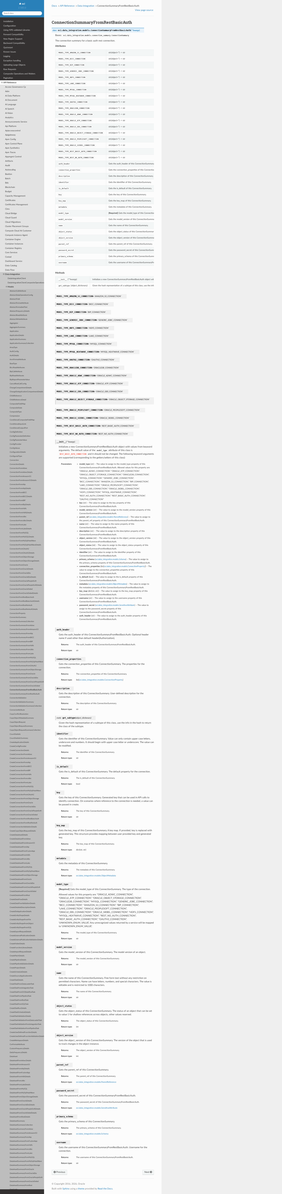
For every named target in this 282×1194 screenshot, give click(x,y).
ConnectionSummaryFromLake (22, 653)
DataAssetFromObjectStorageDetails (24, 1097)
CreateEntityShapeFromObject (21, 923)
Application (14, 331)
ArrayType (13, 347)
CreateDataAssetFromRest (20, 895)
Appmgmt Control (13, 157)
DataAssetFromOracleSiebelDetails (23, 1113)
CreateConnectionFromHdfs (20, 774)
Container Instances (14, 244)
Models (11, 287)
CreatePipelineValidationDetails (22, 964)
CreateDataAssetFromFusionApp (22, 851)
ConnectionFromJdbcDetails (21, 520)
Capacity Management (15, 196)
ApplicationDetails (17, 335)
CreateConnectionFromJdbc (20, 778)
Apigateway (10, 135)
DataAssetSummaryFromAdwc (21, 1129)
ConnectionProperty (17, 613)
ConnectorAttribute (17, 710)
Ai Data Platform (12, 96)
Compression (15, 416)
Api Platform (10, 126)
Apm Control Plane (13, 144)
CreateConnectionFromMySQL (22, 786)
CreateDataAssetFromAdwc (20, 839)
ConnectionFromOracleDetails (21, 569)
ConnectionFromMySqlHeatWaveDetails (25, 545)
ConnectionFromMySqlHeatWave (23, 541)
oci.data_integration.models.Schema (92, 1134)
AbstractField (15, 299)
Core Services (11, 252)
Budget (8, 191)
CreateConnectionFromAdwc (21, 754)
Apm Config (10, 139)
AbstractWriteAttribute (18, 319)
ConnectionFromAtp (18, 484)
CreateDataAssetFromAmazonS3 (22, 843)
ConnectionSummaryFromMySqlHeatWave (26, 662)
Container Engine (13, 239)
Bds (7, 183)
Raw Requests (9, 69)
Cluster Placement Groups (17, 226)
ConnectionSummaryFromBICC (22, 637)
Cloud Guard (11, 218)
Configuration (9, 26)
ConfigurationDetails (18, 452)
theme (81, 1189)
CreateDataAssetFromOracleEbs (22, 883)
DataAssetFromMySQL (18, 1089)
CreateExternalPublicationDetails (22, 935)
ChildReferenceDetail (18, 400)
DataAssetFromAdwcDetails (20, 1060)
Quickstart (8, 47)
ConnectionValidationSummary (22, 702)
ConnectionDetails (17, 464)
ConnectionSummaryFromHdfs (22, 645)
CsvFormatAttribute (17, 1044)
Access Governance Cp (15, 87)
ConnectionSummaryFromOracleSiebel (25, 686)
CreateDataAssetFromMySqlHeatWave (24, 871)
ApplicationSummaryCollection (22, 343)
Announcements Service (16, 122)
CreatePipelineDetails (18, 960)
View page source (144, 10)
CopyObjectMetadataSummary (22, 718)
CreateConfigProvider (18, 746)
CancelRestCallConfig (18, 384)
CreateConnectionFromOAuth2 (22, 794)
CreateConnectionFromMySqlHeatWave (25, 790)
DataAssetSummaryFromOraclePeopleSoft (26, 1177)
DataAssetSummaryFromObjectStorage (25, 1165)
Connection (14, 460)
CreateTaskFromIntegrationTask (21, 988)
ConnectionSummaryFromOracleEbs (24, 678)
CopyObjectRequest (17, 722)
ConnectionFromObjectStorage (22, 557)
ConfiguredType (16, 456)
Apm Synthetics (12, 148)
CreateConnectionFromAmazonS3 (23, 758)
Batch (7, 178)
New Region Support (12, 39)
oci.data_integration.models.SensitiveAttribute (96, 1108)
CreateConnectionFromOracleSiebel (24, 815)
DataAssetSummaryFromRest (21, 1185)
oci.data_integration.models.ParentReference (96, 1082)
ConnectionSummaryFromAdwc (22, 625)
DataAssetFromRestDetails (20, 1117)
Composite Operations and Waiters (19, 74)
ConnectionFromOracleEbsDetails (23, 577)
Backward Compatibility (14, 43)
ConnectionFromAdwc (18, 468)
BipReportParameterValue (20, 379)
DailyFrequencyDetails (18, 1052)
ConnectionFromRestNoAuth (21, 605)
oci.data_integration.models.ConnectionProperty (101, 680)
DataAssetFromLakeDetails (20, 1085)
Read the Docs (105, 1189)
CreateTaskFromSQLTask (19, 1004)
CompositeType (16, 412)
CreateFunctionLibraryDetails (21, 947)
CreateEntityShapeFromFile (20, 919)
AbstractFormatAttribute (19, 303)
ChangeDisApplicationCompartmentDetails (26, 392)
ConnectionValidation (18, 698)
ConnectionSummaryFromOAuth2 (23, 666)
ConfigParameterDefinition (20, 436)
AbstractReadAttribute (18, 315)
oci (23, 4)
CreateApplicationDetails (19, 742)
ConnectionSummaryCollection (22, 621)
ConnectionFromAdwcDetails (21, 472)
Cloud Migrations (13, 222)
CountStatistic (15, 734)
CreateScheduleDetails (18, 972)
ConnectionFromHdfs (18, 508)
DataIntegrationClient (17, 278)
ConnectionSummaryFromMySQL (23, 657)
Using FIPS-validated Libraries (16, 30)
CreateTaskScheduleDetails (20, 1012)
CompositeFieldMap (17, 404)
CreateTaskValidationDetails (20, 1016)
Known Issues (9, 52)
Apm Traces (10, 152)
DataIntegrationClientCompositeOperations (26, 283)
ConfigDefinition (16, 432)
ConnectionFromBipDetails (20, 504)
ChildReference (16, 396)
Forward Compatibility (13, 34)
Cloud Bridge (11, 213)
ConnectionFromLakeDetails (21, 529)
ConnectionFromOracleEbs (20, 573)
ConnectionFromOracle (19, 565)
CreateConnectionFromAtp (20, 762)
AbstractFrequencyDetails (20, 311)
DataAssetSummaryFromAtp (21, 1137)
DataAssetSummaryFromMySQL (22, 1157)
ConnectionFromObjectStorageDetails (24, 561)
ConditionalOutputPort (19, 428)
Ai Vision (9, 113)
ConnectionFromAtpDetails (20, 488)
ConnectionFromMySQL (19, 533)
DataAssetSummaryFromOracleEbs (23, 1173)
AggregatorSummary (17, 327)
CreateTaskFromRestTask (19, 1000)
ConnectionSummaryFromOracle (22, 674)
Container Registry (13, 248)
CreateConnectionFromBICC (21, 766)
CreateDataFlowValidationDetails (22, 903)
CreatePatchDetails (17, 956)
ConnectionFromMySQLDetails (22, 537)
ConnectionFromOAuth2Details (22, 553)
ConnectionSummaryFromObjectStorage (25, 670)
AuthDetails (14, 355)
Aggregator (14, 323)
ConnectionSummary (18, 617)
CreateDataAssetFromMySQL (21, 867)
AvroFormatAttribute (18, 359)
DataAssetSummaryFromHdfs (21, 1145)
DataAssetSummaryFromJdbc (21, 1149)
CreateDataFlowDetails (18, 899)
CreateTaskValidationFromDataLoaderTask (26, 1020)
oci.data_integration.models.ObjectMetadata (96, 876)
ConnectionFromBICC (18, 492)
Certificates (10, 200)
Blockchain (10, 187)
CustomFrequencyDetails (19, 1048)
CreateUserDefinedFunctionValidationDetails (27, 1036)
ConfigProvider (15, 444)
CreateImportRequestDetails (20, 952)
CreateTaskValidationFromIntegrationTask (25, 1024)
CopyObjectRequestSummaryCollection (25, 730)
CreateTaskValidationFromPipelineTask (24, 1028)
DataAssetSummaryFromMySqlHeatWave (26, 1161)
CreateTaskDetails (16, 980)
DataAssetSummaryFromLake (21, 1153)
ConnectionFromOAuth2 (19, 549)
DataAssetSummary (17, 1121)
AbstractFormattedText (18, 307)
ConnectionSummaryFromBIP (21, 641)
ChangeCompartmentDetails (21, 388)
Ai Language (10, 104)
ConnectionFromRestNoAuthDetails (24, 609)
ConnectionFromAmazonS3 (20, 476)
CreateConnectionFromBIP (20, 770)
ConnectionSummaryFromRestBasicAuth (26, 690)
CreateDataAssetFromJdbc (20, 859)
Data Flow (10, 270)
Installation (8, 21)
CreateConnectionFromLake (20, 782)
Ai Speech (9, 109)
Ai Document (11, 100)
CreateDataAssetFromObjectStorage (24, 875)
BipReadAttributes (17, 375)
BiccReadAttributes (17, 367)
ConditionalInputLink (18, 424)
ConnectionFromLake (18, 525)
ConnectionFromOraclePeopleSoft (23, 581)
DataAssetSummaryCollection (21, 1125)
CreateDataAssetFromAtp (19, 847)
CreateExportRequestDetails (20, 931)
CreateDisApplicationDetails (20, 911)
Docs (54, 6)
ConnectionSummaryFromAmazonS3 (24, 629)
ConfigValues (15, 448)
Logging (6, 56)
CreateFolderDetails (17, 944)
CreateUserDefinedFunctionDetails (23, 1032)
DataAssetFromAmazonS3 (20, 1064)
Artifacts (9, 161)
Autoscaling (10, 170)
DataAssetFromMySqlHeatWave (22, 1093)
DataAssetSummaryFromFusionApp (23, 1141)
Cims (7, 209)
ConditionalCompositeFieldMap (22, 420)
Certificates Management (16, 204)
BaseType (13, 363)
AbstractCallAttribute (18, 291)
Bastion (8, 174)
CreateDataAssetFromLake (20, 863)
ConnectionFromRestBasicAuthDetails (24, 601)
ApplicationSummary (18, 339)
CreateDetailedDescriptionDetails (22, 907)
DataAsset (13, 1056)
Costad (8, 257)
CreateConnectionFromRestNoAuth (23, 823)
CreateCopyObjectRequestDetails (23, 831)
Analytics (9, 117)
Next (147, 1172)
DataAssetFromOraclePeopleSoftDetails (25, 1109)
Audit (7, 165)
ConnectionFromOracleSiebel (21, 589)
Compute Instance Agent (16, 235)
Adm (7, 91)
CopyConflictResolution (19, 714)
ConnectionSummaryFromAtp (21, 633)
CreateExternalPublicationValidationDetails (26, 940)
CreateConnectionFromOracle (21, 803)
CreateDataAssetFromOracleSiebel (23, 891)
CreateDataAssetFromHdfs (20, 855)
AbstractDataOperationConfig (21, 295)
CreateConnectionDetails (19, 750)
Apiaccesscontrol (12, 131)
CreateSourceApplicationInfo (21, 976)
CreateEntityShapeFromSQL (20, 927)
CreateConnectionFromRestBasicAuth (24, 819)
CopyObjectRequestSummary (21, 726)
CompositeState (16, 408)
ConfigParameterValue (18, 440)
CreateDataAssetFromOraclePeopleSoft (25, 887)
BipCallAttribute (16, 371)
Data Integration (12, 274)
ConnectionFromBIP (17, 500)
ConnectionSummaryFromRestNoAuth (25, 694)
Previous (60, 1172)
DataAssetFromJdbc (17, 1081)
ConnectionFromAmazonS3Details (23, 480)
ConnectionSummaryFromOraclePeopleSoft (27, 682)
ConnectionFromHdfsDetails (21, 512)
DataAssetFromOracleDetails (21, 1101)
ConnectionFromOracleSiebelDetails (24, 593)
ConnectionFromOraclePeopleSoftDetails (26, 585)
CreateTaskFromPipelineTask (20, 996)
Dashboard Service (13, 261)
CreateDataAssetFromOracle (21, 879)
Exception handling (12, 61)
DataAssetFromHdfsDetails (20, 1076)
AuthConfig (14, 351)
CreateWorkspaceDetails (19, 1040)
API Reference (9, 82)
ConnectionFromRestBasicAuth (22, 597)
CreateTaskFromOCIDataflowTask (22, 992)
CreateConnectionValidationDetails (23, 827)
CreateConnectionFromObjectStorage (24, 798)
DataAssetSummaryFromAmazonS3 (23, 1133)
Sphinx (65, 1189)
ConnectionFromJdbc (18, 516)
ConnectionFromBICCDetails (21, 496)
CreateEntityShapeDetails (19, 915)
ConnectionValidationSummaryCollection (26, 706)
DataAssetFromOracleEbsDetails (22, 1105)
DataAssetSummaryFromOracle (22, 1169)
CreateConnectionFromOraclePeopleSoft (25, 811)
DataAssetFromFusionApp (20, 1072)
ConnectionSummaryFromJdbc (22, 649)
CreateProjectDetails (17, 968)
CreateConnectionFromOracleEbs (23, 807)
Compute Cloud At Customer (18, 231)
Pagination (8, 78)
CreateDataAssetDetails (19, 835)
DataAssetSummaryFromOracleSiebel (24, 1181)
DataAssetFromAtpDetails (20, 1068)
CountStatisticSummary (19, 738)
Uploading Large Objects (14, 65)
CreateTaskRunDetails (18, 1008)
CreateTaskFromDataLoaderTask (22, 984)
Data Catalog (11, 265)
